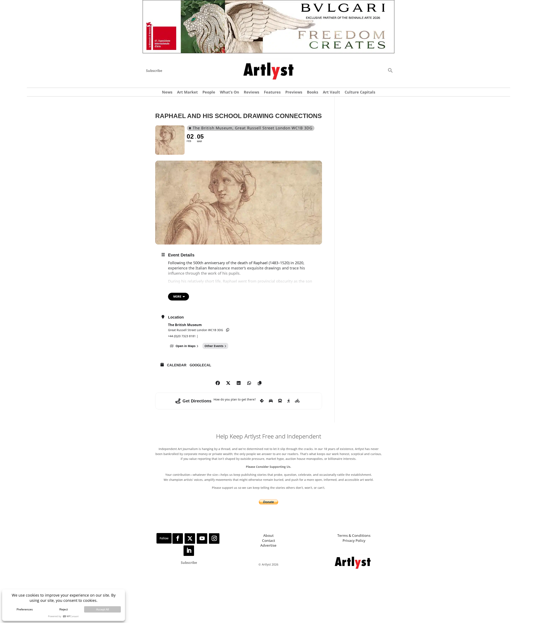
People (208, 93)
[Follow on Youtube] (202, 538)
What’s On (229, 93)
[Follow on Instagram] (214, 538)
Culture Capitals (360, 93)
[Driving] (271, 401)
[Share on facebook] (217, 383)
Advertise (268, 545)
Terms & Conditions (353, 535)
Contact (268, 540)
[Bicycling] (297, 401)
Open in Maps (186, 346)
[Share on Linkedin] (238, 383)
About (268, 535)
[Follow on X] (190, 538)
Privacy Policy (354, 540)
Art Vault (331, 93)
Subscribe (154, 70)
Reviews (251, 93)
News (167, 93)
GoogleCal (200, 365)
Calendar (176, 365)
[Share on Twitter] (228, 383)
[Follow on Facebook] (177, 538)
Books (312, 93)
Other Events (214, 346)
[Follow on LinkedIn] (189, 550)
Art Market (187, 93)
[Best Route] (262, 401)
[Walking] (288, 401)
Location (176, 317)
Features (272, 93)
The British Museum (185, 325)
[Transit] (280, 401)
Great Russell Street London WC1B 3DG (195, 330)
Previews (293, 93)
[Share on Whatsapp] (249, 383)
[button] (390, 70)
